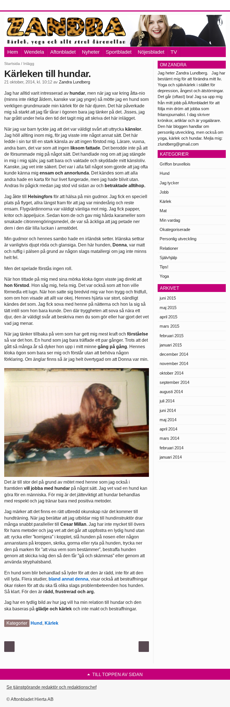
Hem (12, 52)
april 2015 (168, 316)
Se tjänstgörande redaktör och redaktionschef (51, 687)
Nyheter (91, 52)
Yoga (164, 276)
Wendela (34, 52)
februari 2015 (171, 335)
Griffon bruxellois (175, 164)
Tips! (164, 266)
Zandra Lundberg (74, 82)
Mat (163, 210)
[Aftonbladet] (25, 6)
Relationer (169, 248)
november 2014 (174, 363)
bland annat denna (68, 579)
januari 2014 (171, 457)
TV (174, 52)
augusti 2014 (171, 391)
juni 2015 (168, 298)
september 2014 (174, 382)
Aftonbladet (63, 52)
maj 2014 (168, 419)
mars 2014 (169, 438)
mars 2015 (169, 326)
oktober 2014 (171, 373)
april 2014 (168, 429)
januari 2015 (171, 345)
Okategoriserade (175, 229)
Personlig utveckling (178, 238)
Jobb (164, 192)
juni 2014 (168, 410)
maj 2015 (168, 307)
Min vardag (170, 220)
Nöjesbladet (151, 52)
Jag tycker (169, 182)
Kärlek (51, 623)
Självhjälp (168, 257)
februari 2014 (171, 447)
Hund (36, 623)
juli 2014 (167, 400)
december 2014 (174, 354)
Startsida (12, 63)
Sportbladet (119, 52)
